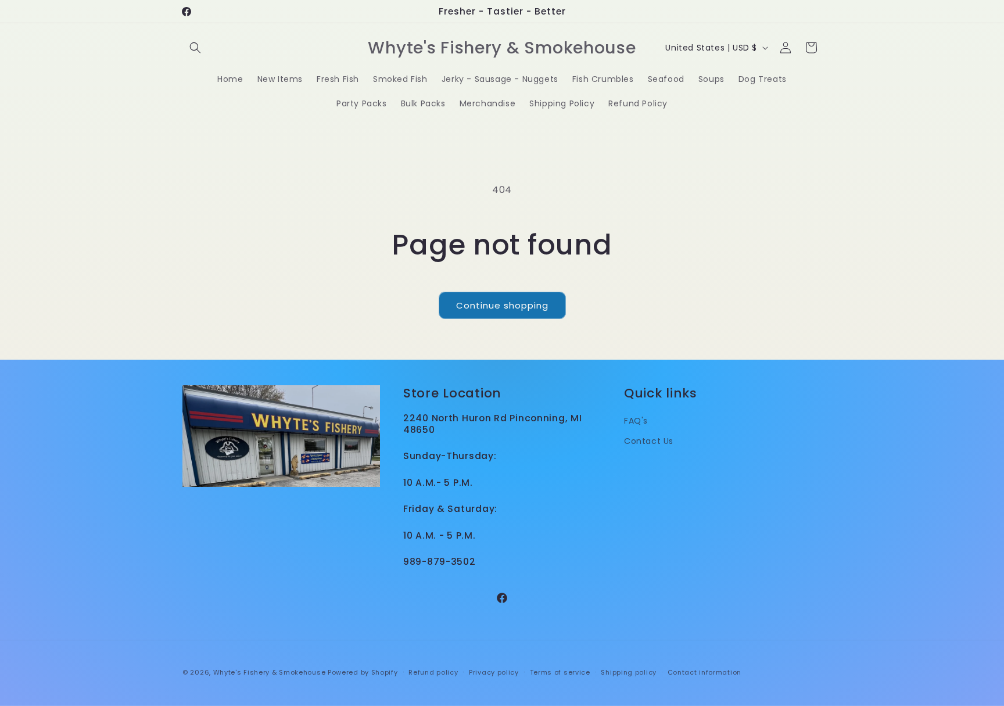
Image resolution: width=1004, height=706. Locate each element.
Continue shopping (502, 305)
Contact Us (648, 441)
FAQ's (636, 421)
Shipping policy (629, 672)
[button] (195, 47)
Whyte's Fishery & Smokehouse (269, 672)
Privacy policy (494, 672)
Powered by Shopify (363, 672)
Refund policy (433, 672)
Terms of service (560, 672)
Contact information (704, 672)
